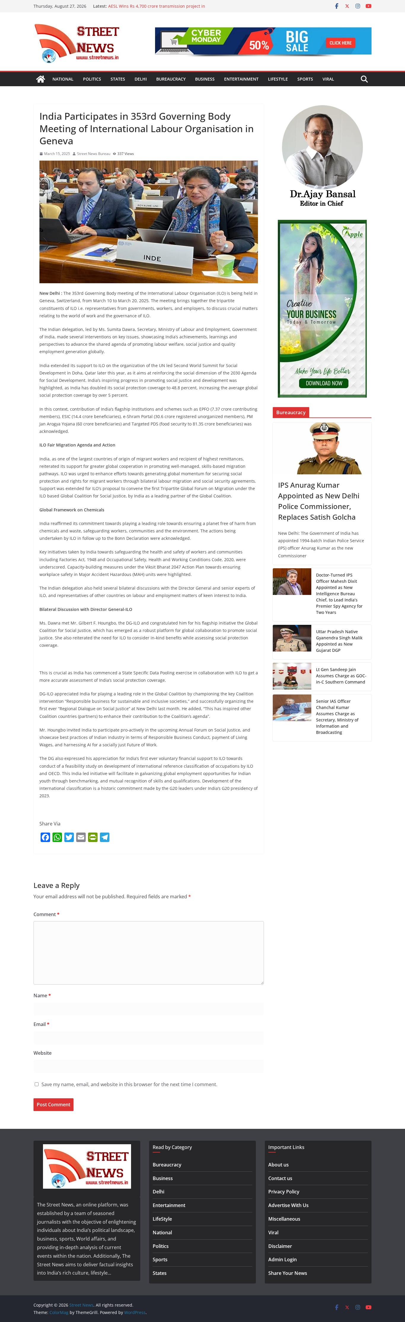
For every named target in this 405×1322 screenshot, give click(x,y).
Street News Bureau (93, 153)
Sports (305, 79)
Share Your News (287, 1273)
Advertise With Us (288, 1205)
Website (43, 1053)
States (118, 79)
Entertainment (241, 79)
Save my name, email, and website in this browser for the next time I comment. (129, 1084)
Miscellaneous (284, 1219)
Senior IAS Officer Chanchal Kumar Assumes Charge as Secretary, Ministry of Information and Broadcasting (337, 716)
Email (42, 1024)
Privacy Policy (283, 1191)
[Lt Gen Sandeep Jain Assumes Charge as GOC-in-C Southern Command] (292, 677)
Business (205, 79)
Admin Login (282, 1259)
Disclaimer (280, 1246)
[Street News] (41, 79)
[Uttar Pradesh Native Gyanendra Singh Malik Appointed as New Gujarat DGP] (292, 642)
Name (42, 995)
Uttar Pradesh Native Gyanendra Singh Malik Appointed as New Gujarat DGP (339, 641)
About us (278, 1164)
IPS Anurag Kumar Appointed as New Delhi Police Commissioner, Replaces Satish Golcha (318, 501)
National (63, 79)
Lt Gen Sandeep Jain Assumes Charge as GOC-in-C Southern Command (341, 676)
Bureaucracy (171, 79)
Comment (47, 914)
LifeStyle (278, 79)
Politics (92, 79)
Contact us (280, 1178)
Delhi (141, 79)
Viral (328, 79)
